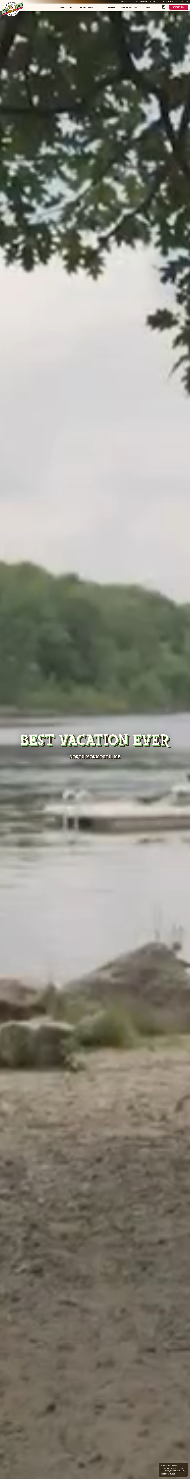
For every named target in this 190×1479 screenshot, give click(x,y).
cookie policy (180, 1471)
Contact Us (126, 2)
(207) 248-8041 (141, 2)
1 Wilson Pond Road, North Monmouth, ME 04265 (170, 2)
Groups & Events (129, 7)
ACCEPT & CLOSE (168, 1474)
